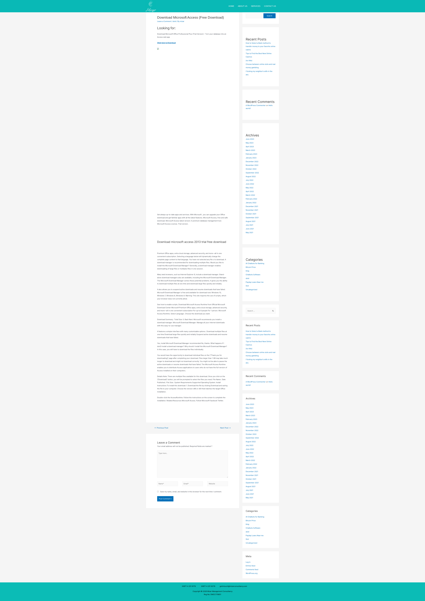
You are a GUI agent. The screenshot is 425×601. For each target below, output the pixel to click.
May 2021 (249, 232)
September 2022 (252, 173)
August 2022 (251, 176)
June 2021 (250, 229)
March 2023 (250, 150)
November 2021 (252, 210)
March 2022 (250, 195)
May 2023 (249, 143)
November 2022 (252, 165)
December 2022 (252, 161)
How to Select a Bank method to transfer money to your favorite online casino (260, 46)
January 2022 (251, 203)
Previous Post (161, 428)
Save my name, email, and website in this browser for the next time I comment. (191, 492)
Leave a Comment (164, 21)
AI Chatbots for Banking (255, 263)
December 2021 (252, 206)
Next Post (225, 428)
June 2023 (250, 139)
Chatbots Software (253, 275)
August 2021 (250, 221)
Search (269, 16)
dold (174, 21)
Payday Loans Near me (255, 282)
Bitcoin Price (251, 267)
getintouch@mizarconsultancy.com (233, 586)
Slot (247, 286)
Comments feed (252, 569)
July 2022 (249, 180)
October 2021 (251, 214)
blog (247, 271)
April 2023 (250, 147)
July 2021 (249, 225)
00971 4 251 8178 (189, 586)
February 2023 (251, 154)
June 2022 (250, 184)
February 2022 (251, 199)
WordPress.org (251, 573)
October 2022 (251, 169)
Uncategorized (251, 289)
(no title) (249, 60)
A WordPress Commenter (256, 105)
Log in (248, 562)
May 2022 (249, 188)
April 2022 (250, 191)
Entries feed (250, 566)
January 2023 (251, 158)
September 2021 (252, 218)
